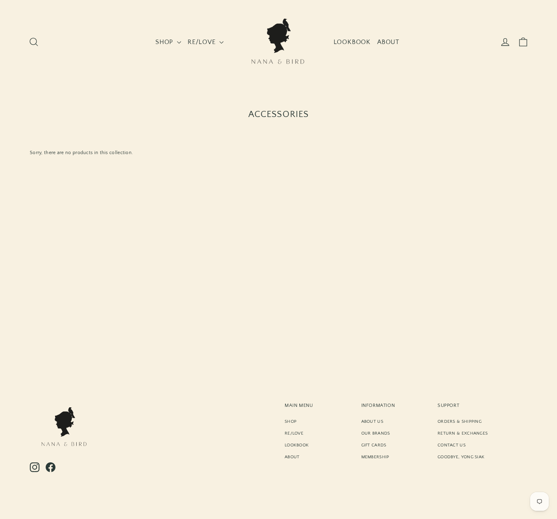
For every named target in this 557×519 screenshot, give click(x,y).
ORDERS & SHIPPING (460, 421)
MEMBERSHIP (375, 457)
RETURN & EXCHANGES (463, 433)
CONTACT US (452, 445)
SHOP (165, 42)
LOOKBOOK (352, 42)
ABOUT (388, 42)
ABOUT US (372, 421)
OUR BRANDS (375, 433)
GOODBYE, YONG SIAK (461, 457)
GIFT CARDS (374, 445)
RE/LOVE (202, 42)
